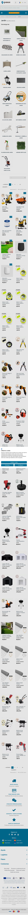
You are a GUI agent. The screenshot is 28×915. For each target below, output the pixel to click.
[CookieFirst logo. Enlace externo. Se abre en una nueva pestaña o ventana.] (1, 449)
